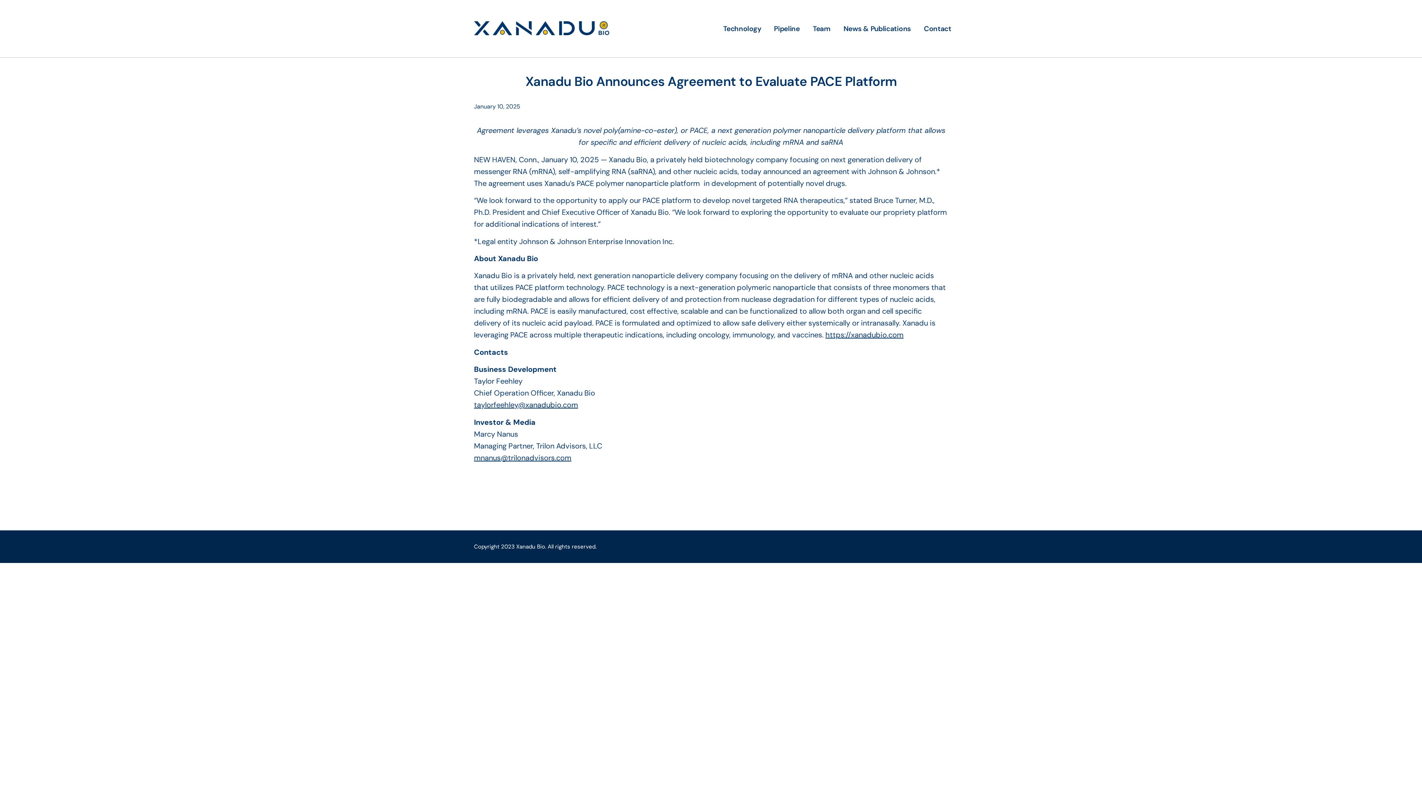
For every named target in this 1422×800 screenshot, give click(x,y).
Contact (937, 28)
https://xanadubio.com (864, 335)
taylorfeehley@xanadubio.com (526, 405)
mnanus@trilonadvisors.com (522, 458)
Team (822, 28)
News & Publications (877, 28)
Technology (742, 28)
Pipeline (787, 28)
